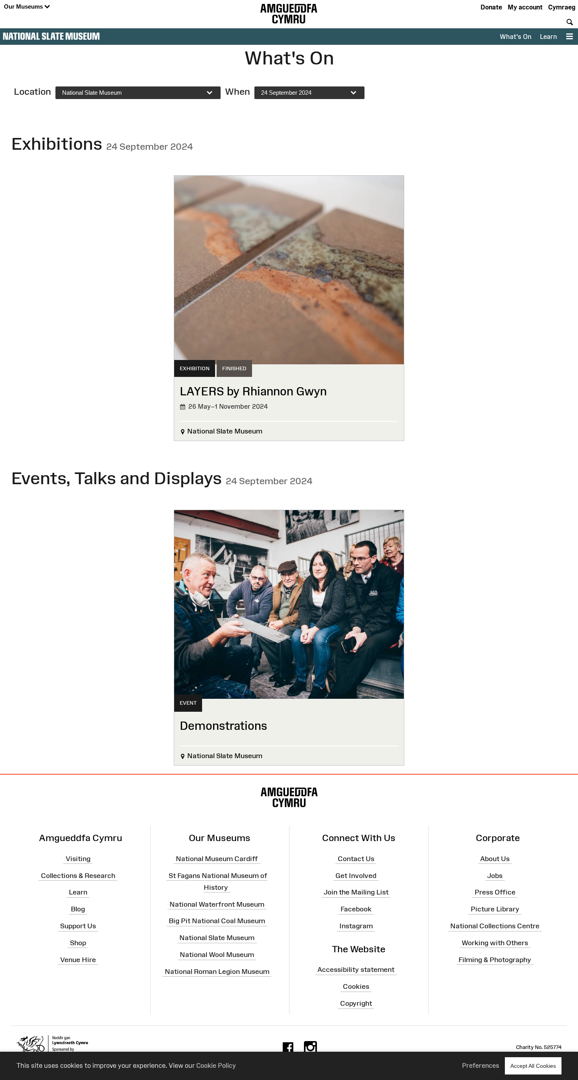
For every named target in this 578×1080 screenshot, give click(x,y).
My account (525, 7)
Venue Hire (78, 959)
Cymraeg (561, 7)
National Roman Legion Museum (217, 971)
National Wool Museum (217, 955)
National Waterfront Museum (216, 904)
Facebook (356, 909)
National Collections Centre (494, 926)
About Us (495, 858)
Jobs (495, 875)
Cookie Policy (216, 1065)
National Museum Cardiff (217, 858)
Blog (78, 909)
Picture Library (495, 909)
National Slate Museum (51, 36)
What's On (515, 36)
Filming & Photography (494, 959)
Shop (78, 943)
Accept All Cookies (533, 1066)
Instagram (356, 926)
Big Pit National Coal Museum (217, 921)
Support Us (78, 926)
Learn (548, 36)
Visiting (78, 858)
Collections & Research (78, 875)
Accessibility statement (355, 969)
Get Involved (355, 875)
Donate (491, 7)
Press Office (495, 892)
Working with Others (495, 943)
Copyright (356, 1003)
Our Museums (24, 6)
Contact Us (356, 858)
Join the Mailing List (356, 892)
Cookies (356, 986)
